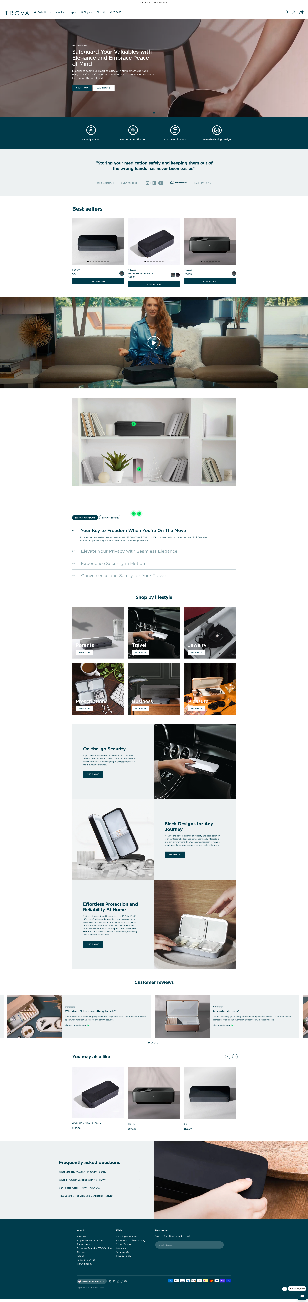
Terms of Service (86, 1260)
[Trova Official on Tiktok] (121, 1282)
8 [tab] (108, 261)
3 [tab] (93, 261)
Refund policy (84, 1264)
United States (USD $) (91, 1281)
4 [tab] (96, 261)
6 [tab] (102, 261)
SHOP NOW (82, 88)
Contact (81, 1252)
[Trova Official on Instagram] (117, 1282)
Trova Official (98, 1288)
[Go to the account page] (293, 12)
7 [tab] (105, 261)
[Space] (178, 275)
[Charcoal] (173, 275)
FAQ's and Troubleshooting (130, 1240)
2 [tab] (90, 261)
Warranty (121, 1248)
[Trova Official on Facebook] (110, 1282)
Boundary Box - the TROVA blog (94, 1248)
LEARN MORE (103, 88)
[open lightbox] (154, 342)
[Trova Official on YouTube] (125, 1282)
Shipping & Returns (126, 1236)
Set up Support (124, 1244)
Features (81, 1236)
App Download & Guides (90, 1240)
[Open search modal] (286, 12)
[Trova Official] (17, 13)
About (80, 1256)
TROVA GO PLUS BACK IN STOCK (153, 3)
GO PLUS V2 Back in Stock (86, 1123)
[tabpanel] (154, 68)
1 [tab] (154, 113)
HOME (131, 1124)
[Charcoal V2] (122, 273)
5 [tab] (99, 261)
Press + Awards (85, 1244)
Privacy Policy (123, 1256)
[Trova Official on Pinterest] (113, 1282)
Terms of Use (123, 1252)
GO (185, 1124)
